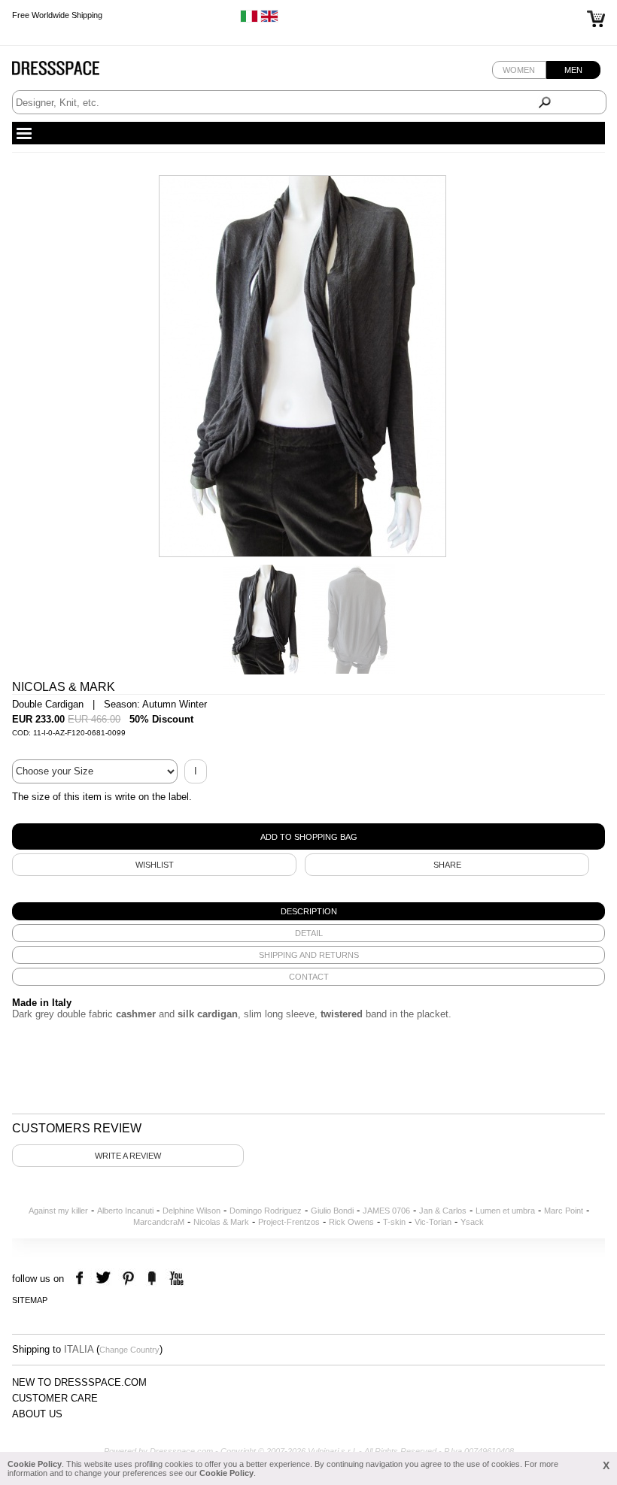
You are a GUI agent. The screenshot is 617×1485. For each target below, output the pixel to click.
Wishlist (154, 864)
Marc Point (563, 1210)
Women (519, 69)
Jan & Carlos (443, 1210)
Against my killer (58, 1210)
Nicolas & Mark (221, 1221)
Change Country (129, 1349)
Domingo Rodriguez (265, 1210)
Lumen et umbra (505, 1210)
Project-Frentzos (289, 1221)
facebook (81, 1278)
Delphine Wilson (191, 1210)
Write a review (128, 1155)
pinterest (128, 1278)
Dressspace (70, 72)
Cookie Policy (35, 1463)
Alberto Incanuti (125, 1210)
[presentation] (308, 911)
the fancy (151, 1278)
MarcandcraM (158, 1221)
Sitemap (29, 1300)
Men (573, 69)
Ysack (472, 1221)
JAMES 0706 (386, 1210)
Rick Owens (351, 1221)
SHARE (447, 864)
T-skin (394, 1221)
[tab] (308, 911)
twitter (105, 1278)
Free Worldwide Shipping (57, 15)
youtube (175, 1278)
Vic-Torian (433, 1221)
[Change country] (249, 19)
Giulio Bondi (332, 1210)
